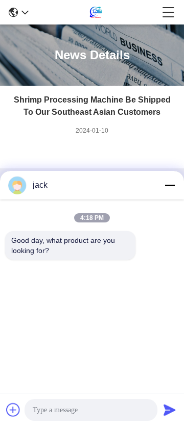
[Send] (170, 409)
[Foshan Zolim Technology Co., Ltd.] (95, 12)
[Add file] (13, 409)
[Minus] (170, 185)
